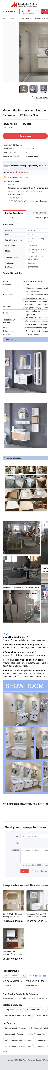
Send (24, 871)
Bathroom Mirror (34, 1009)
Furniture (13, 18)
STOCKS (6, 985)
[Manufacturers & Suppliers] (24, 4)
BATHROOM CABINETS (35, 981)
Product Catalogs (38, 976)
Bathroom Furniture (25, 18)
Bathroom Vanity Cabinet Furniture (18, 1040)
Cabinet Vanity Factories (14, 1034)
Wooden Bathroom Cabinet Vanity (18, 1046)
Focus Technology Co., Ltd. (32, 1060)
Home (5, 18)
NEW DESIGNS (32, 985)
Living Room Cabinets (13, 1009)
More (5, 1051)
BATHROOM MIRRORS (11, 981)
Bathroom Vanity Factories (15, 1028)
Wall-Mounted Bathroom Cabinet (18, 1016)
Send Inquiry (25, 136)
